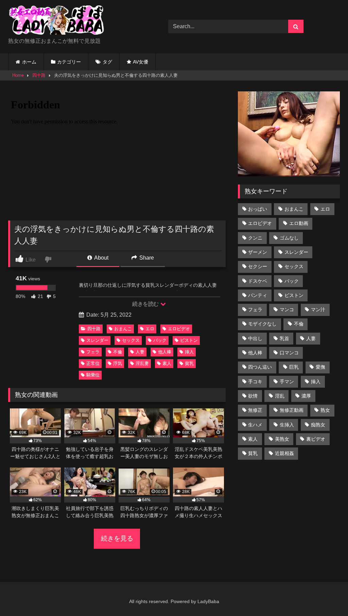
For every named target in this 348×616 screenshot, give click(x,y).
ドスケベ (257, 281)
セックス (131, 340)
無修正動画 (291, 410)
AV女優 (140, 62)
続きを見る (117, 538)
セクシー (257, 266)
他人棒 (164, 351)
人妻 (140, 351)
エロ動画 (298, 223)
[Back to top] (326, 595)
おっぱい (257, 209)
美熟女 (282, 439)
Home (18, 75)
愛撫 (320, 367)
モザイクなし (262, 324)
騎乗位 (93, 374)
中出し (255, 338)
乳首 (284, 338)
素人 (166, 363)
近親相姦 (284, 453)
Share (146, 258)
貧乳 (189, 363)
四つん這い (260, 367)
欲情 (253, 396)
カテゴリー (69, 62)
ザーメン (257, 252)
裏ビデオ (315, 439)
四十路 (39, 75)
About (100, 258)
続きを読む (146, 304)
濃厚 (306, 396)
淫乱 (279, 396)
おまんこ (123, 328)
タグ (107, 62)
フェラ (93, 351)
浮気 (117, 363)
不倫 (117, 351)
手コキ (255, 381)
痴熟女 (318, 424)
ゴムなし (289, 238)
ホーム (29, 62)
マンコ (287, 309)
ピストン (189, 340)
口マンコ (289, 352)
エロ (149, 328)
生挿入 (287, 424)
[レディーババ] (77, 21)
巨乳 (294, 367)
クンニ (255, 238)
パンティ (257, 295)
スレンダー (97, 340)
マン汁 (318, 309)
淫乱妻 (142, 363)
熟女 (325, 410)
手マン (287, 381)
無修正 (255, 410)
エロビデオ (179, 328)
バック (160, 340)
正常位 (93, 363)
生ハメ (255, 424)
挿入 (189, 351)
